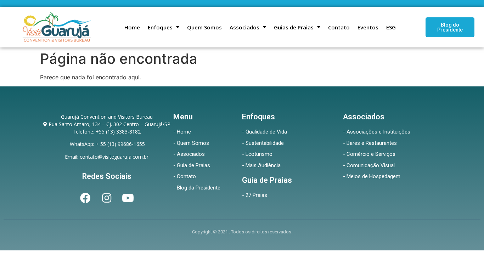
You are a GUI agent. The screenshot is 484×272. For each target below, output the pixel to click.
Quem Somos (204, 27)
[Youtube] (128, 198)
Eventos (368, 27)
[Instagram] (106, 198)
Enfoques (160, 27)
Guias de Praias (294, 27)
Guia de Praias (267, 180)
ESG (391, 27)
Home (132, 27)
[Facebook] (85, 198)
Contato (339, 27)
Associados (244, 27)
